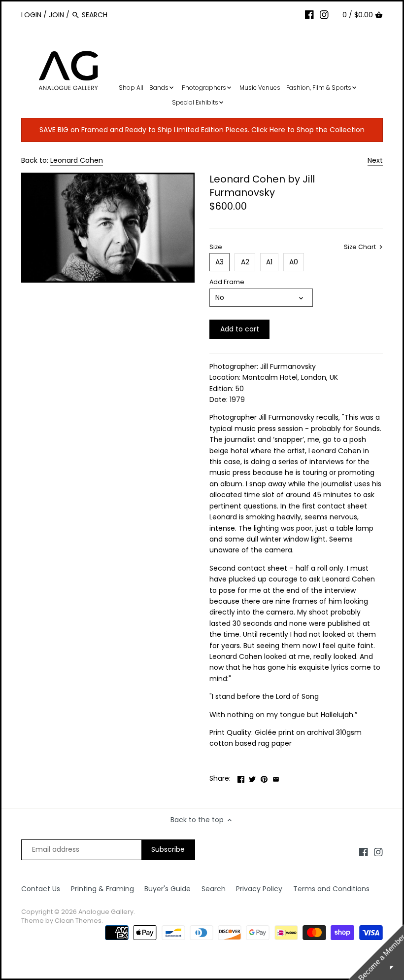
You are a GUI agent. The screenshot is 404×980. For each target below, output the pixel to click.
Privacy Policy (259, 889)
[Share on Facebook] (240, 777)
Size (215, 247)
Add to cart (239, 329)
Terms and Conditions (331, 889)
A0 (293, 262)
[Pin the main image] (264, 777)
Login (31, 15)
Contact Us (40, 889)
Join (56, 15)
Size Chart (360, 247)
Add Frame (226, 282)
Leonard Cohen (76, 160)
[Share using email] (275, 777)
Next (375, 160)
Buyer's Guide (167, 889)
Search (214, 889)
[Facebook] (309, 14)
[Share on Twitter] (252, 777)
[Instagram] (324, 14)
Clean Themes (78, 920)
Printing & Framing (102, 889)
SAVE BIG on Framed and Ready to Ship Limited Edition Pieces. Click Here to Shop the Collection (202, 130)
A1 (269, 262)
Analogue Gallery (106, 911)
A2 (245, 262)
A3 (219, 262)
